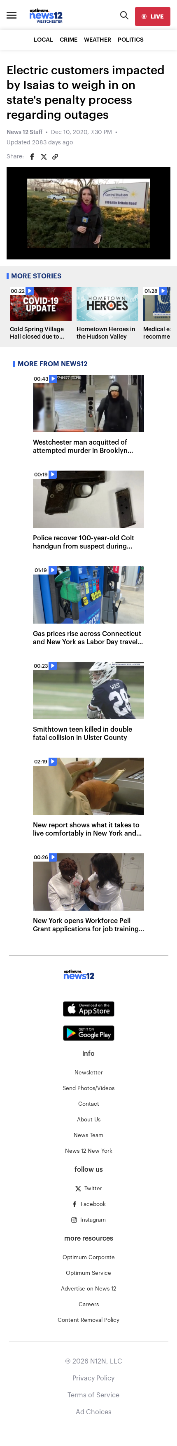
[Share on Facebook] (32, 156)
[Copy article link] (55, 156)
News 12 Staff (24, 132)
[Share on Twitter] (43, 156)
